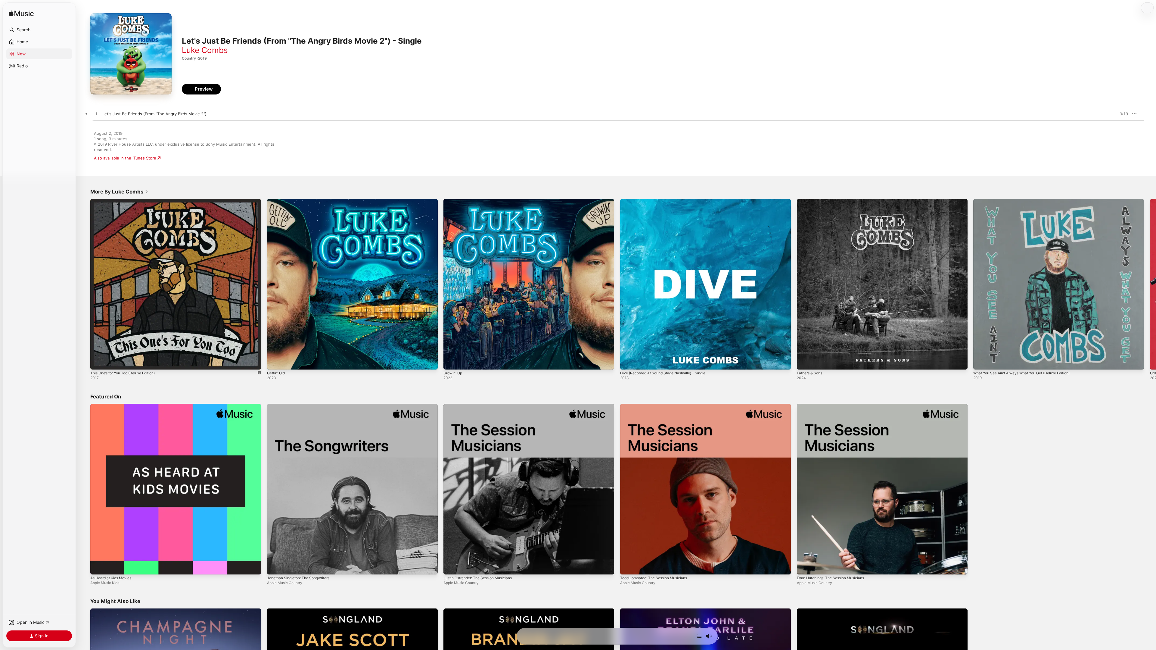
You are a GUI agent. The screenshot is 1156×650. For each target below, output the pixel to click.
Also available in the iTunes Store (125, 158)
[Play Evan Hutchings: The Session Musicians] (804, 566)
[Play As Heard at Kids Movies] (97, 566)
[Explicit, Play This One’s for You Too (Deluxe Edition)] (97, 362)
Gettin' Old (277, 201)
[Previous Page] (84, 284)
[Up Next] (699, 636)
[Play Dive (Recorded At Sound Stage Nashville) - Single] (627, 362)
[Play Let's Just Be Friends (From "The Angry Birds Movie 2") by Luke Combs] (96, 114)
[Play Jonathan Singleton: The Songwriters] (274, 566)
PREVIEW (1121, 114)
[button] (39, 30)
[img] (21, 13)
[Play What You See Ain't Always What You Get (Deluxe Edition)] (980, 362)
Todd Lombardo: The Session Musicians (657, 406)
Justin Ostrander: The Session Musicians (482, 406)
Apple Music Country (284, 582)
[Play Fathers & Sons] (804, 362)
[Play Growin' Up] (450, 362)
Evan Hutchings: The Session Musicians (834, 406)
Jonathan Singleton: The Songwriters (302, 406)
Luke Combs (205, 50)
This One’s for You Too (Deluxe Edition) (127, 201)
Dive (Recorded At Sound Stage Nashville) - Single (667, 201)
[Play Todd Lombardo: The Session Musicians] (627, 566)
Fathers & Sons (811, 201)
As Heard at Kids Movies (113, 406)
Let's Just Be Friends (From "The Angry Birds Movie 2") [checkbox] (154, 113)
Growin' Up (454, 201)
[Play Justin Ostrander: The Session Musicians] (450, 566)
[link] (119, 191)
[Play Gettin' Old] (274, 362)
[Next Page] (1150, 284)
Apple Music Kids (104, 582)
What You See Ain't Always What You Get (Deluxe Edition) (1028, 201)
